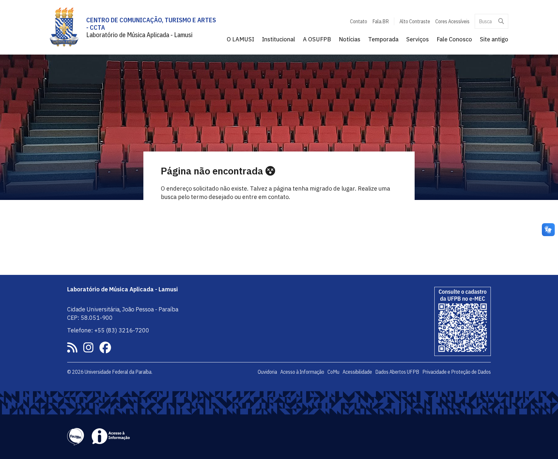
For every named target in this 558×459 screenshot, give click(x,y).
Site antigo (494, 39)
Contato (358, 21)
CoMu (333, 372)
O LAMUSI (240, 39)
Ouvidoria (267, 372)
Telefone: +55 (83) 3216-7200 (108, 330)
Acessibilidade (357, 372)
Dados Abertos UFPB (397, 372)
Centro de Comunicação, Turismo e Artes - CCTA (151, 23)
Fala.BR (380, 21)
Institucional (278, 39)
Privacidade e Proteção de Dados (456, 372)
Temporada (383, 39)
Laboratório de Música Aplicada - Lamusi (139, 34)
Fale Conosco (454, 39)
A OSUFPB (317, 39)
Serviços (417, 39)
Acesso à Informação (302, 372)
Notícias (349, 39)
